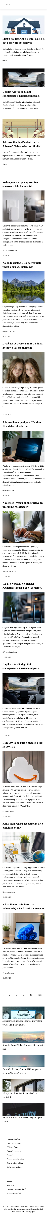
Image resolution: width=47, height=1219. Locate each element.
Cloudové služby (8, 811)
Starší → (41, 995)
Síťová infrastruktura (10, 250)
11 (31, 995)
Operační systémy (9, 490)
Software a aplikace (9, 331)
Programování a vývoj (10, 571)
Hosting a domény (9, 892)
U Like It (6, 5)
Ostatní (5, 61)
